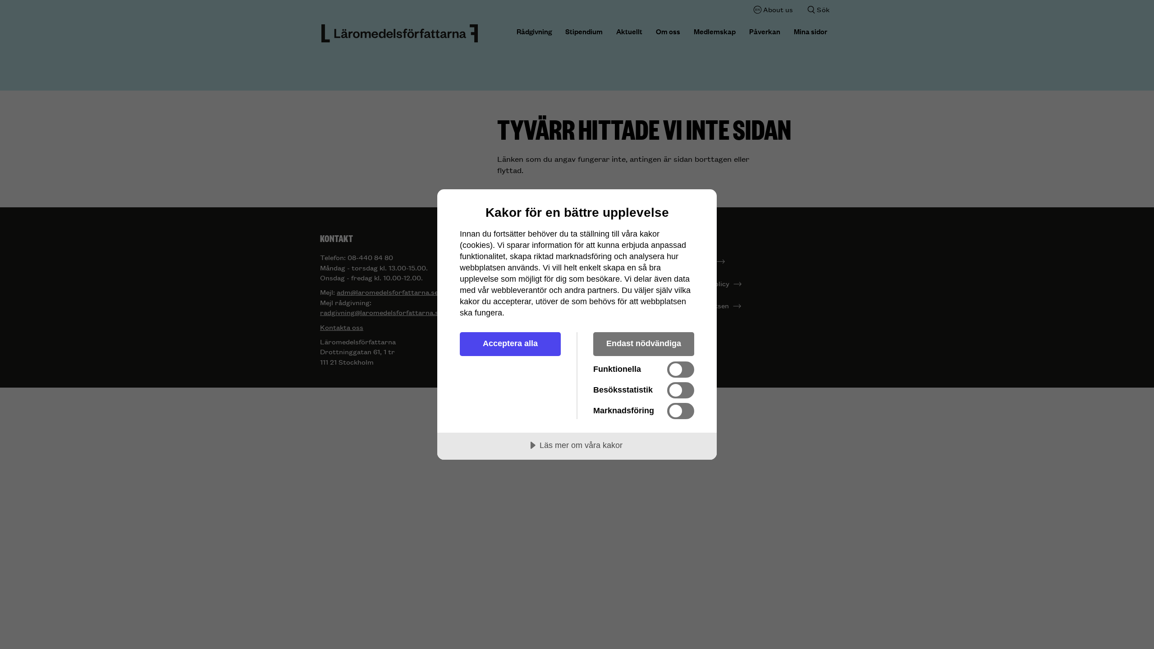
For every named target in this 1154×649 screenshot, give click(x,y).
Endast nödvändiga (643, 343)
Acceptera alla (510, 343)
